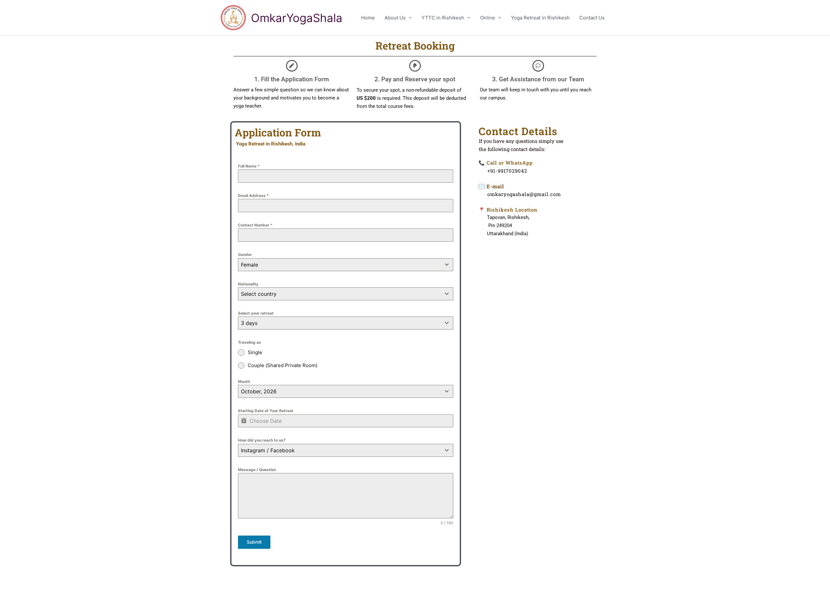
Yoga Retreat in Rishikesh (540, 18)
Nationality (248, 284)
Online (487, 18)
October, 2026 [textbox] (259, 391)
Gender (245, 254)
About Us (395, 18)
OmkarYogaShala (296, 18)
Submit (254, 542)
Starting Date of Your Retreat (265, 410)
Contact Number (255, 225)
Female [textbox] (249, 264)
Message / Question (257, 469)
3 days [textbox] (249, 323)
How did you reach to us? (262, 440)
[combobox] (345, 264)
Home (368, 18)
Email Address (253, 195)
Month (244, 381)
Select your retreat (256, 313)
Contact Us (592, 18)
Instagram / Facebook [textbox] (268, 450)
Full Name (249, 166)
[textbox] (339, 294)
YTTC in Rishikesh (442, 18)
